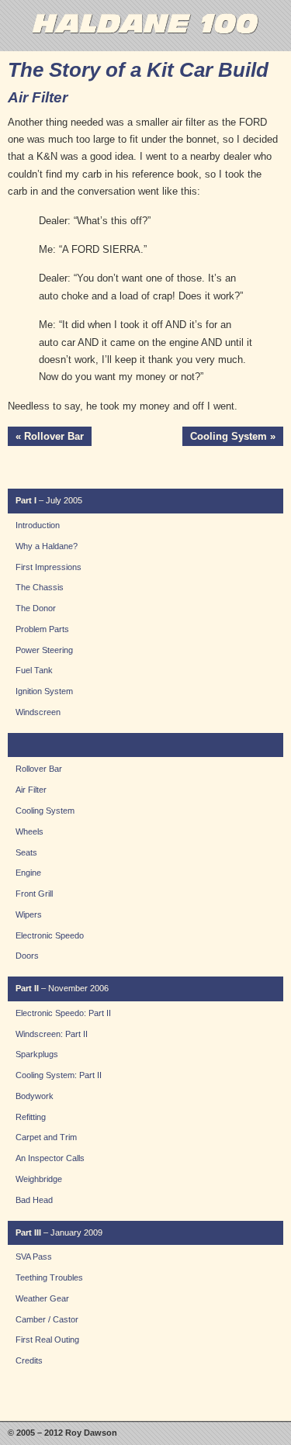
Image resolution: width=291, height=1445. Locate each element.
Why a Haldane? (47, 546)
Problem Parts (42, 629)
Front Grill (34, 893)
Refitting (31, 1117)
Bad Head (34, 1200)
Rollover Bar (39, 768)
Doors (27, 955)
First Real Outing (47, 1339)
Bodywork (35, 1096)
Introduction (38, 525)
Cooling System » (232, 436)
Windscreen (38, 712)
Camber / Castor (47, 1319)
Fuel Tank (34, 670)
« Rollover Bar (50, 436)
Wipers (29, 914)
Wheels (29, 831)
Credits (29, 1360)
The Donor (36, 608)
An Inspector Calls (50, 1158)
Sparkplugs (37, 1054)
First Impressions (48, 567)
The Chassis (40, 587)
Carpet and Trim (46, 1137)
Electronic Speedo (50, 935)
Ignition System (44, 691)
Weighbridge (39, 1179)
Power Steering (44, 650)
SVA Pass (34, 1256)
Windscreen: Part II (52, 1034)
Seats (26, 852)
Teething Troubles (49, 1277)
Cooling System (45, 810)
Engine (28, 872)
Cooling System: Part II (59, 1075)
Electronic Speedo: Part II (63, 1013)
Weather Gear (42, 1298)
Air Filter (31, 789)
